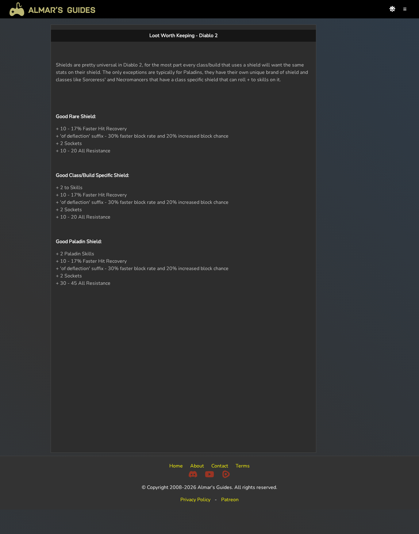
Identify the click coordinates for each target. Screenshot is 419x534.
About (197, 466)
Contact (219, 466)
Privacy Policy (195, 499)
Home (176, 466)
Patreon (230, 499)
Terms (243, 466)
